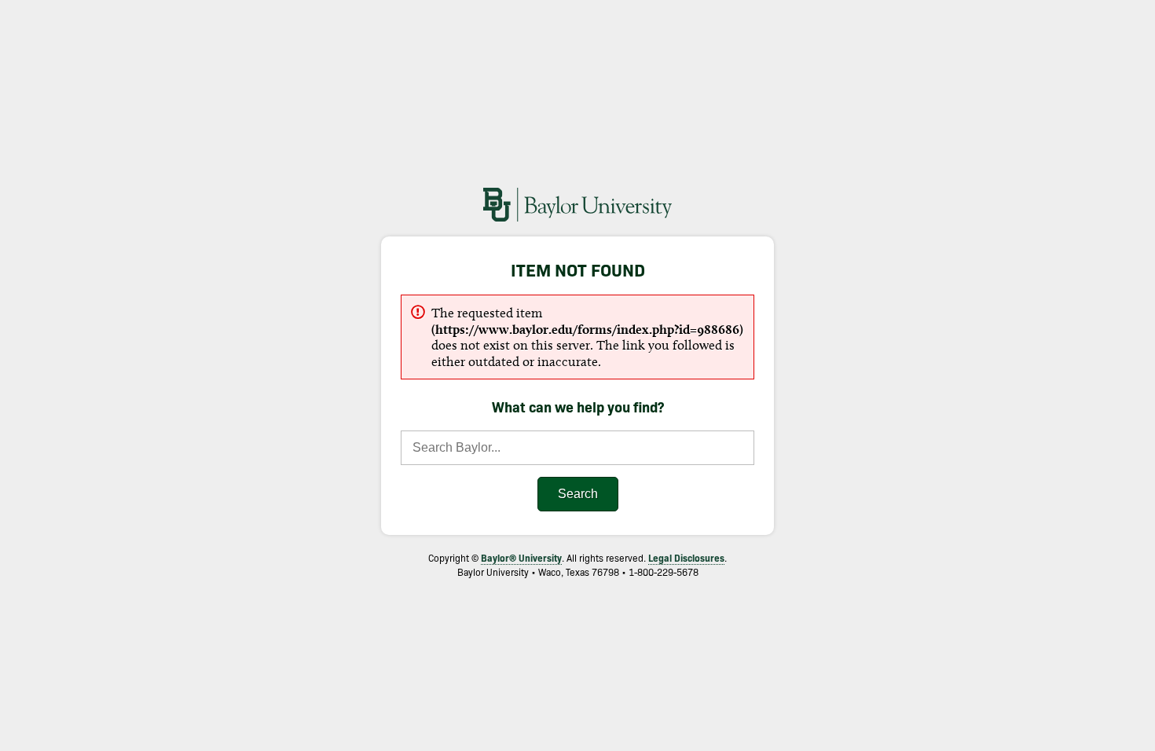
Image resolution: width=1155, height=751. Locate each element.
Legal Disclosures (686, 557)
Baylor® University (521, 557)
